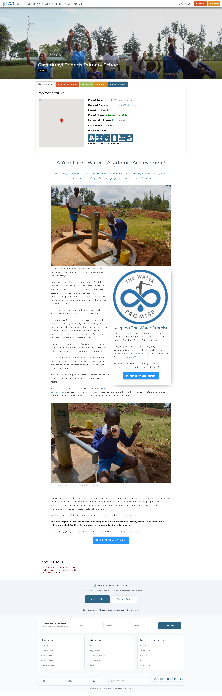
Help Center (134, 610)
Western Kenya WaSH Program (124, 105)
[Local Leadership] (91, 138)
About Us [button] (59, 4)
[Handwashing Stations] (106, 138)
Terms (125, 688)
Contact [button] (68, 4)
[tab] (45, 84)
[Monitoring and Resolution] (129, 138)
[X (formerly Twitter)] (174, 679)
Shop (142, 660)
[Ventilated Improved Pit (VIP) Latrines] (114, 138)
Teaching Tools (145, 651)
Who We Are (45, 646)
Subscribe (170, 625)
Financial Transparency (49, 665)
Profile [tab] (68, 84)
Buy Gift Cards (95, 651)
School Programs (96, 660)
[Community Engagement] (99, 138)
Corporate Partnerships (98, 656)
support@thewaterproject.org (113, 610)
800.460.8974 (91, 610)
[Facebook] (154, 679)
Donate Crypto (95, 665)
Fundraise (215, 3)
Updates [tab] (88, 84)
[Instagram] (161, 679)
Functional (120, 120)
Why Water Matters (47, 660)
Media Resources (146, 646)
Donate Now (99, 599)
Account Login (145, 665)
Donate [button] (20, 4)
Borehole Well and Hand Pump (119, 100)
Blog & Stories (144, 656)
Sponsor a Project (124, 599)
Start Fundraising (96, 646)
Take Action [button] (37, 4)
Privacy (120, 688)
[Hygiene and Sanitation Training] (122, 138)
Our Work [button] (49, 4)
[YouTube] (168, 679)
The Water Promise (144, 357)
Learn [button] (27, 4)
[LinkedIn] (181, 679)
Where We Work (46, 656)
